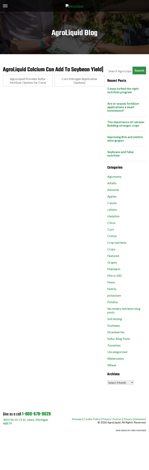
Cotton (112, 236)
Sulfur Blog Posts (118, 338)
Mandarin (113, 269)
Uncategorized (117, 352)
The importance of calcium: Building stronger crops (126, 123)
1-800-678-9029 (36, 414)
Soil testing (114, 319)
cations (112, 209)
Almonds (113, 189)
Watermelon (115, 358)
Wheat (111, 365)
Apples (112, 196)
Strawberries (116, 332)
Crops (111, 249)
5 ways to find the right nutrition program (123, 90)
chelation (113, 216)
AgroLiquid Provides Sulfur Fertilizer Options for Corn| (28, 80)
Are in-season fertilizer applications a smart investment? (123, 107)
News (111, 282)
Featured (113, 256)
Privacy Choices (111, 419)
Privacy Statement (135, 419)
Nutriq (111, 289)
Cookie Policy (92, 419)
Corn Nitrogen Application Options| (79, 80)
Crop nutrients (116, 242)
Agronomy (114, 176)
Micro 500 (114, 275)
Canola (112, 203)
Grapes (112, 262)
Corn (110, 229)
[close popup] (121, 459)
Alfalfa (111, 183)
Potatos (112, 302)
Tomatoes (114, 345)
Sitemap (77, 419)
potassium (114, 295)
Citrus (111, 223)
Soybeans (113, 325)
